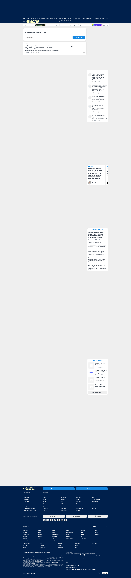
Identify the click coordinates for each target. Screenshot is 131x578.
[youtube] (65, 520)
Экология (94, 503)
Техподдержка (26, 506)
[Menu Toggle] (24, 21)
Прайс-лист (26, 497)
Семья (93, 495)
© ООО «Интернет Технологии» (29, 573)
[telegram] (44, 520)
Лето (62, 501)
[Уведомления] (103, 21)
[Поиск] (100, 21)
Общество (78, 495)
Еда (44, 506)
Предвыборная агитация (29, 508)
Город (44, 501)
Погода (55, 18)
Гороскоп (74, 18)
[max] (58, 520)
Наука (62, 506)
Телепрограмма (63, 18)
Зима (62, 495)
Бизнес (44, 497)
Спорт (93, 497)
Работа (78, 506)
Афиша (69, 18)
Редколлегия (89, 18)
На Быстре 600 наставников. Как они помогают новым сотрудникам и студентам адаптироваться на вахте (52, 47)
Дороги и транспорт (47, 503)
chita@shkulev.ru (38, 561)
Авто (44, 495)
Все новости (26, 18)
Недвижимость (34, 18)
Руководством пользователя (72, 558)
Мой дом (63, 503)
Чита (26, 29)
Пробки (107, 18)
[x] (62, 520)
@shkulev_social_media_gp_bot (80, 554)
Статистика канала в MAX (29, 510)
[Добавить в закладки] (84, 52)
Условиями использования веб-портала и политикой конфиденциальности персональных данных (85, 560)
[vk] (47, 520)
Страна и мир (95, 501)
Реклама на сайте (27, 495)
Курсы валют (81, 18)
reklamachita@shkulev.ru (90, 553)
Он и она (78, 497)
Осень (77, 499)
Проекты (102, 18)
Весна (44, 499)
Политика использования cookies (72, 565)
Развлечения (79, 508)
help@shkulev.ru (32, 563)
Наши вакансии (27, 503)
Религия (78, 510)
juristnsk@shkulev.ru (54, 562)
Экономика (94, 506)
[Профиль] (107, 21)
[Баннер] (40, 25)
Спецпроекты (95, 508)
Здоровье (45, 510)
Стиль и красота (96, 499)
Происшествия (80, 503)
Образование (64, 510)
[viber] (54, 520)
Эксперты (96, 18)
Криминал (63, 497)
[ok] (51, 520)
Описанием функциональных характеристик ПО (75, 559)
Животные (45, 508)
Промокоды (42, 18)
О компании (26, 499)
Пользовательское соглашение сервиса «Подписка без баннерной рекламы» (81, 569)
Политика (78, 501)
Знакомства (49, 18)
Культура (63, 499)
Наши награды (26, 501)
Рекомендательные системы (71, 567)
